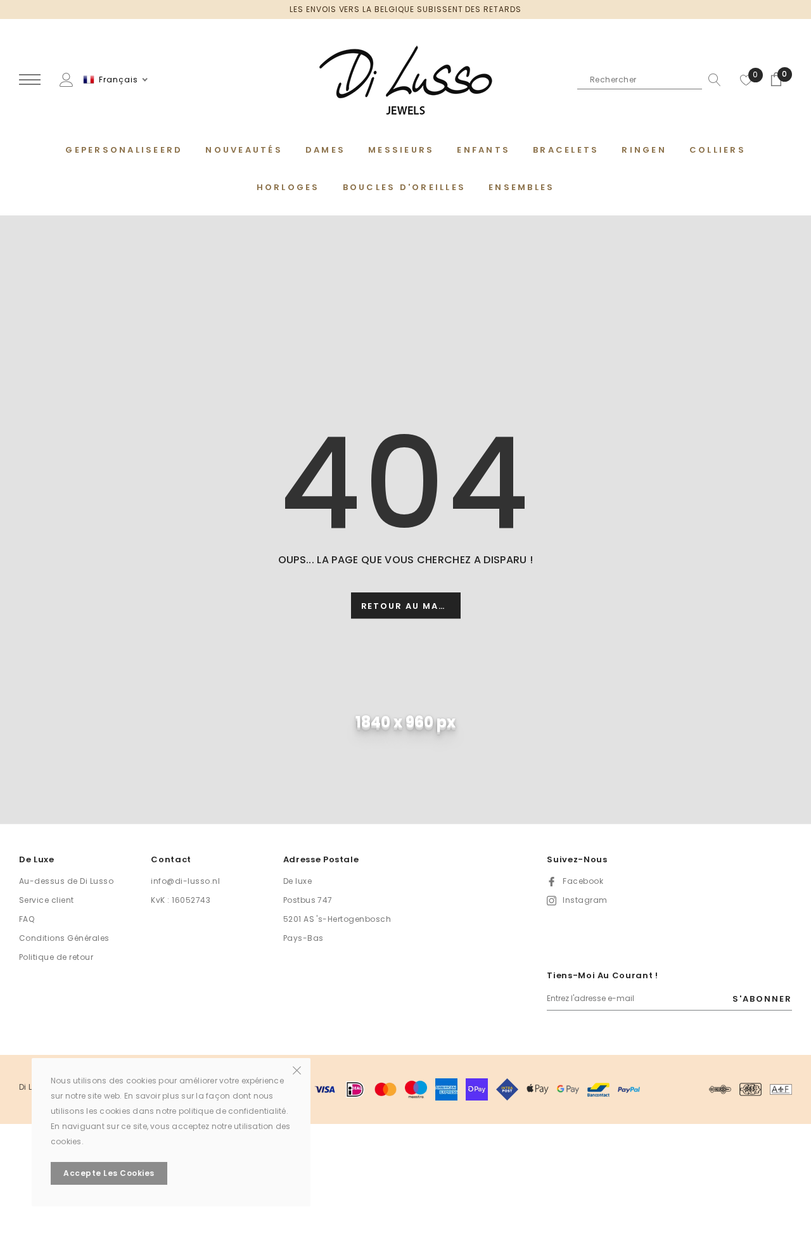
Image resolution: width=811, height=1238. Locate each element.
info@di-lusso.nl (185, 881)
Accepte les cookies (108, 1173)
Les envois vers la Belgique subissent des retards (405, 9)
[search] (711, 79)
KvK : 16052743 (180, 900)
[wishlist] (746, 80)
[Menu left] (30, 80)
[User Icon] (66, 78)
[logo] (405, 80)
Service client (46, 900)
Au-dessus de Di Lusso (66, 881)
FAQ (26, 919)
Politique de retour (56, 957)
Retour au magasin (411, 606)
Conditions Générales (64, 938)
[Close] (297, 1069)
